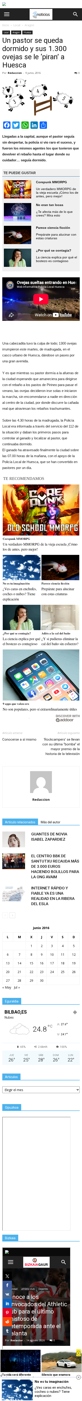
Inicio (5, 25)
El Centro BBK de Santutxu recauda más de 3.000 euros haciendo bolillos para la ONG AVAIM (55, 866)
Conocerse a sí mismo (19, 739)
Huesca (27, 32)
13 (8, 963)
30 (42, 980)
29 (31, 980)
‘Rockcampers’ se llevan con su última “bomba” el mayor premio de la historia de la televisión (61, 746)
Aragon (16, 32)
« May (6, 987)
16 (42, 963)
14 (19, 963)
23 (42, 972)
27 (8, 980)
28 (19, 980)
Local (6, 32)
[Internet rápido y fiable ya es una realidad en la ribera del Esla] (13, 893)
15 (31, 963)
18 (62, 963)
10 (52, 954)
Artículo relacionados (20, 822)
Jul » (17, 987)
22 (31, 972)
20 (8, 972)
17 (52, 963)
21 (19, 972)
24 (52, 972)
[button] (75, 14)
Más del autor (50, 822)
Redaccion (15, 73)
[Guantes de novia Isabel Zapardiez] (13, 839)
